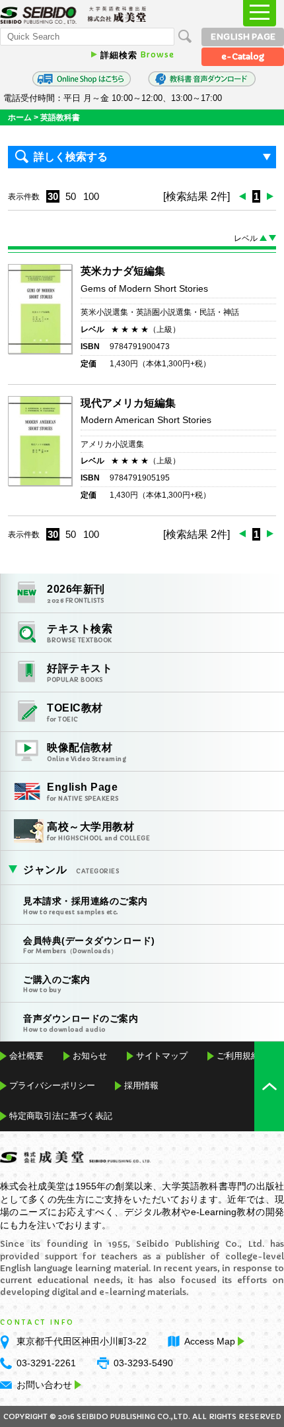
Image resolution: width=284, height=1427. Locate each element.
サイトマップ (162, 1056)
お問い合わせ (44, 1384)
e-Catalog (242, 56)
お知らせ (90, 1056)
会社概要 (26, 1056)
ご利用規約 (238, 1056)
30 (53, 196)
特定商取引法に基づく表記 (60, 1116)
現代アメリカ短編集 (128, 403)
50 (70, 196)
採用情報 (141, 1085)
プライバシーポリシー (52, 1085)
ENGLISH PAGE (243, 36)
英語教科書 (60, 117)
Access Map (209, 1341)
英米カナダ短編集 (123, 271)
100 (91, 196)
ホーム (20, 117)
